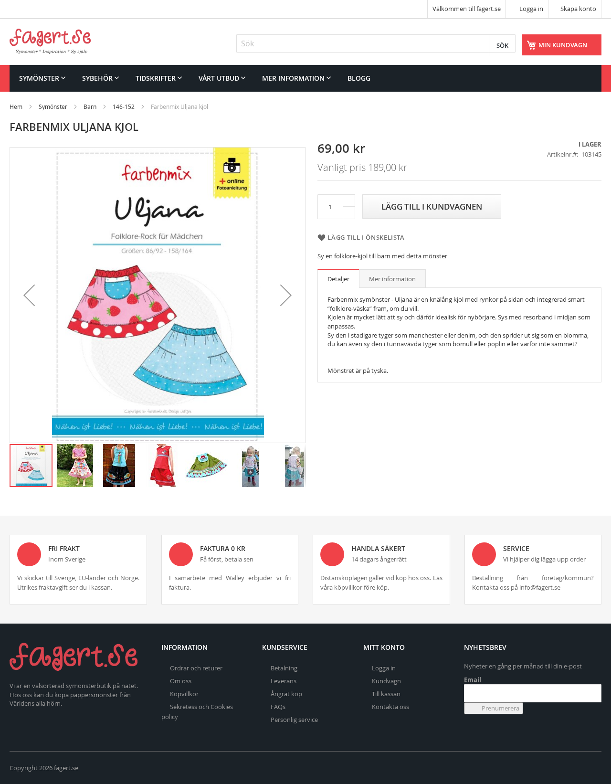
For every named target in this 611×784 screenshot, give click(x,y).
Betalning (284, 668)
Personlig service (294, 719)
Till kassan (386, 693)
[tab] (338, 278)
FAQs (278, 706)
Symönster (53, 106)
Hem (16, 106)
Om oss (180, 681)
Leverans (283, 681)
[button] (29, 295)
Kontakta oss (390, 706)
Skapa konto (578, 8)
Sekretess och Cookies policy (197, 711)
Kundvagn (386, 681)
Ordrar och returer (196, 668)
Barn (90, 106)
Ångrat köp (286, 693)
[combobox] (376, 43)
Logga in (530, 8)
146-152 (124, 106)
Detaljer (338, 279)
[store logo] (50, 41)
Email (472, 680)
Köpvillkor (184, 693)
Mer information (392, 279)
